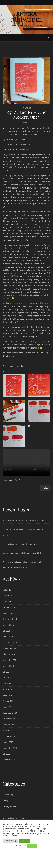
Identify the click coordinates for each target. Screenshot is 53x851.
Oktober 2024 (9, 654)
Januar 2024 (8, 707)
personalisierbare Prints (13, 818)
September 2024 (10, 660)
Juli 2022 (6, 754)
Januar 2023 (8, 742)
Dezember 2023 (10, 713)
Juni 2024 (7, 677)
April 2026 (7, 595)
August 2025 (8, 625)
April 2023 (7, 730)
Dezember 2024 (10, 642)
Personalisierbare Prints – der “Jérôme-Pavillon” (24, 520)
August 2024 (8, 666)
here (37, 267)
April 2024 (7, 689)
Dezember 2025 (10, 619)
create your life (9, 806)
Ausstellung (8, 794)
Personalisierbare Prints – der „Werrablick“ (21, 544)
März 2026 (7, 601)
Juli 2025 (6, 630)
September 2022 (10, 748)
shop (13, 356)
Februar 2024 (9, 701)
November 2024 (10, 648)
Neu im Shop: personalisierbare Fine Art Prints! (23, 553)
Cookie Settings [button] (11, 840)
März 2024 (7, 695)
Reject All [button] (32, 846)
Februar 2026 (9, 607)
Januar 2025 (8, 636)
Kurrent (26, 108)
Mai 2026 (7, 589)
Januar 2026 (8, 613)
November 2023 (10, 718)
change (6, 800)
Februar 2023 (9, 736)
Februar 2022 (9, 759)
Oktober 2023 (9, 724)
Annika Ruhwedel (26, 17)
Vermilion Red (12, 167)
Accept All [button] (24, 840)
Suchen (45, 488)
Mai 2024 (7, 683)
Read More (21, 845)
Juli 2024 (6, 672)
